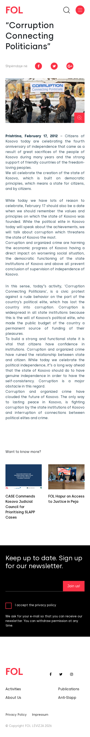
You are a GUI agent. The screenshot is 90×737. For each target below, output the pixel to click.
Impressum (40, 715)
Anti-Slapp (67, 698)
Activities (13, 689)
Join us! (73, 586)
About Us (13, 698)
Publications (68, 689)
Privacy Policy (16, 715)
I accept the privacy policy (35, 605)
